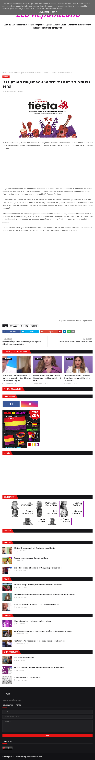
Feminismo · (47, 27)
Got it (54, 12)
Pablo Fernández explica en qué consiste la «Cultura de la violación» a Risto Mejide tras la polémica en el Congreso (16, 378)
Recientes (7, 542)
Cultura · (79, 24)
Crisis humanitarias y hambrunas (24, 657)
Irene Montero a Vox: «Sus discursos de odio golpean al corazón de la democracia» (39, 641)
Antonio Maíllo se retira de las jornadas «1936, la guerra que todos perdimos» (38, 568)
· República (40, 24)
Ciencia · (71, 24)
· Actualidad (17, 24)
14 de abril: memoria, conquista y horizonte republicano (31, 558)
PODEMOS (11, 73)
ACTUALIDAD (14, 326)
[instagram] (29, 404)
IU (21, 326)
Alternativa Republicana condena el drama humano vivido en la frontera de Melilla (39, 667)
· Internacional (28, 24)
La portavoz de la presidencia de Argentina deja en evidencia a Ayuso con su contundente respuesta (44, 594)
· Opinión (48, 24)
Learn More (44, 12)
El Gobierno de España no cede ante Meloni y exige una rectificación (34, 548)
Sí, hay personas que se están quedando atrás (28, 677)
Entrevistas (57, 27)
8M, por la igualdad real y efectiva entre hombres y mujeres (32, 621)
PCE (26, 326)
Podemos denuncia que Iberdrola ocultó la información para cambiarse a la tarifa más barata (47, 378)
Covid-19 (8, 24)
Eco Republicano (10, 91)
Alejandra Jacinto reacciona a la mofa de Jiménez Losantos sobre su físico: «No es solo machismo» (77, 378)
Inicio (4, 73)
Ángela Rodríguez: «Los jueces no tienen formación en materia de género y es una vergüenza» (43, 631)
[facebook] (11, 404)
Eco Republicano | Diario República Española (28, 757)
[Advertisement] (47, 51)
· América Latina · (60, 24)
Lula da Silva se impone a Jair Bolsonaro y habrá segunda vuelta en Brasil (36, 604)
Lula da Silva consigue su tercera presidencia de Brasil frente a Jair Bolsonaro (38, 584)
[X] (47, 404)
